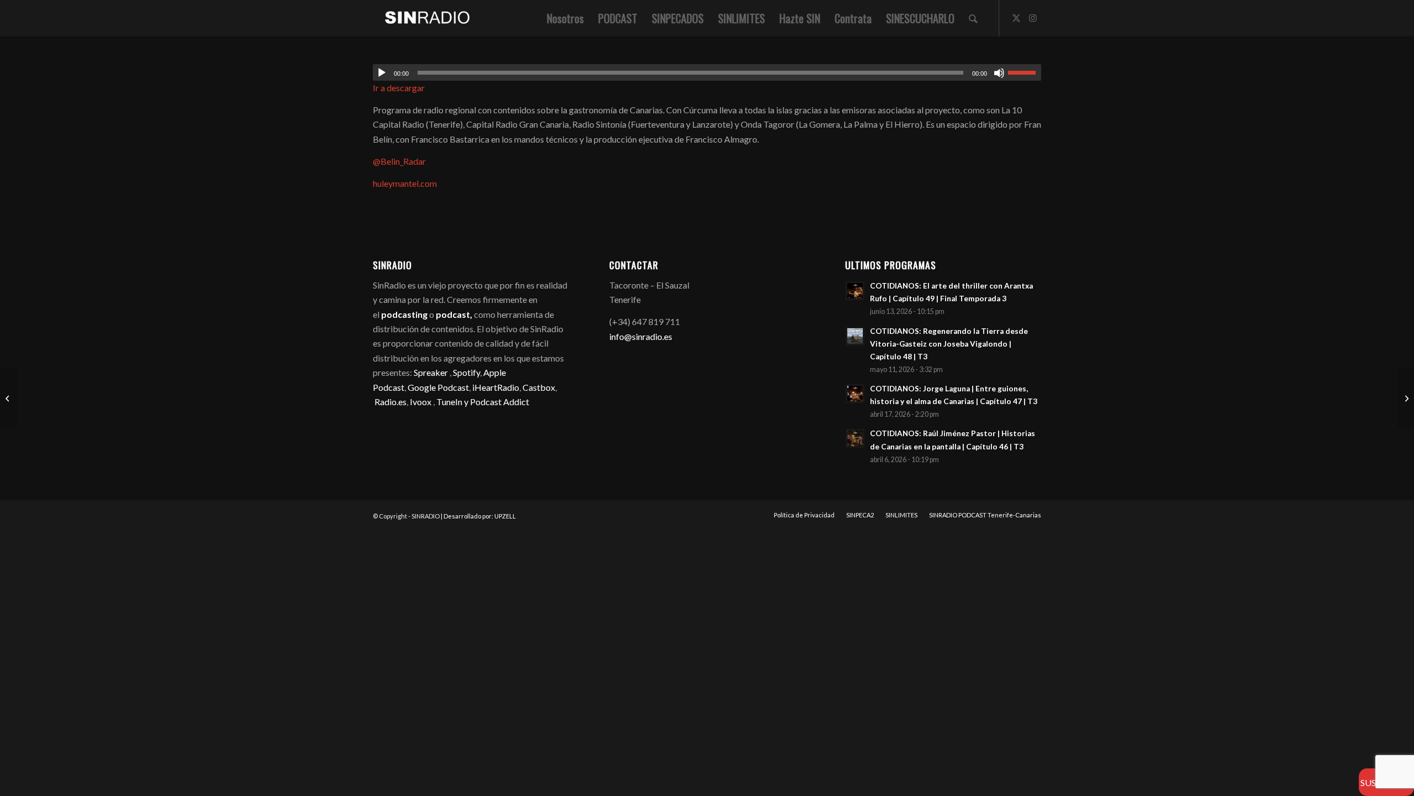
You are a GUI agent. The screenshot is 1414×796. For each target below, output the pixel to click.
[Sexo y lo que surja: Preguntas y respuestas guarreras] (1405, 398)
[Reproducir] (381, 72)
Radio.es (390, 401)
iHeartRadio (495, 387)
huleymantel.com (405, 183)
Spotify (466, 372)
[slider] (1024, 72)
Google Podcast (438, 387)
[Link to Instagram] (1033, 17)
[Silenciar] (999, 72)
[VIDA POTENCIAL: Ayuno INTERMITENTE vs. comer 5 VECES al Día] (8, 398)
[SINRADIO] (422, 18)
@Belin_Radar (400, 161)
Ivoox (420, 401)
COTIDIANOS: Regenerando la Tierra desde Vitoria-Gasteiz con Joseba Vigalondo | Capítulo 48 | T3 (949, 344)
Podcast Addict (499, 401)
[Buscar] (973, 18)
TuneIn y (453, 401)
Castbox (539, 387)
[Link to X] (1016, 17)
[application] (707, 72)
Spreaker (431, 372)
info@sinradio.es (640, 336)
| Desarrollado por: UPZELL (478, 516)
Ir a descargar (399, 87)
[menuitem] (565, 18)
